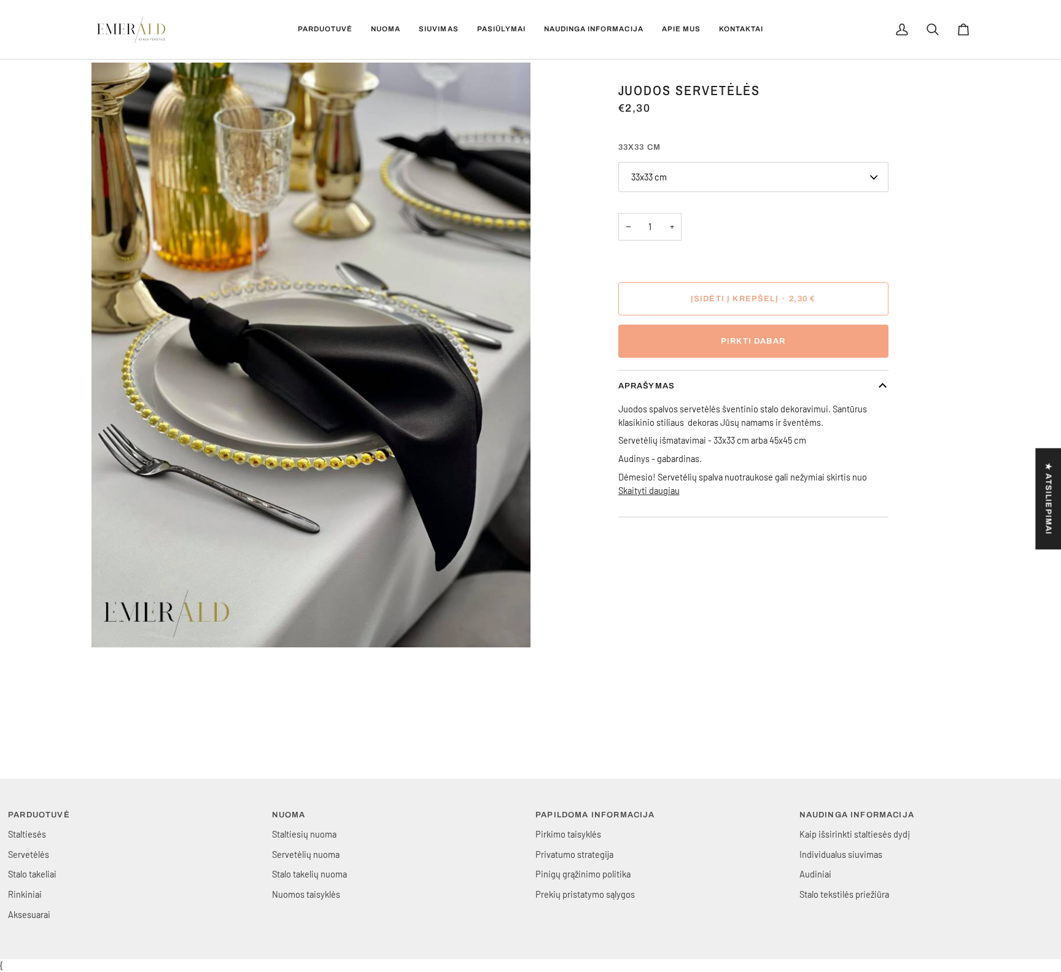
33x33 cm (649, 176)
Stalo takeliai (32, 873)
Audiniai (815, 873)
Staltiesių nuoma (304, 833)
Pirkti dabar (753, 341)
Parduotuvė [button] (39, 815)
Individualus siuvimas (840, 854)
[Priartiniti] (114, 624)
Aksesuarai (29, 914)
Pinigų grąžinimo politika (583, 873)
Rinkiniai (25, 894)
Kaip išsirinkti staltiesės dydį (854, 833)
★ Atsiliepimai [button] (1048, 498)
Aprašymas (646, 386)
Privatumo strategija (574, 854)
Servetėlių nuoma (306, 854)
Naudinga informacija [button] (856, 815)
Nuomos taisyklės (306, 894)
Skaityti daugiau (649, 490)
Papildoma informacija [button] (595, 815)
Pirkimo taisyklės (568, 833)
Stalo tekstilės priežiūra (844, 894)
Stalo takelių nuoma (309, 873)
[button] (325, 29)
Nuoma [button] (289, 815)
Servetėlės (28, 854)
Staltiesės (27, 833)
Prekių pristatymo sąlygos (585, 894)
